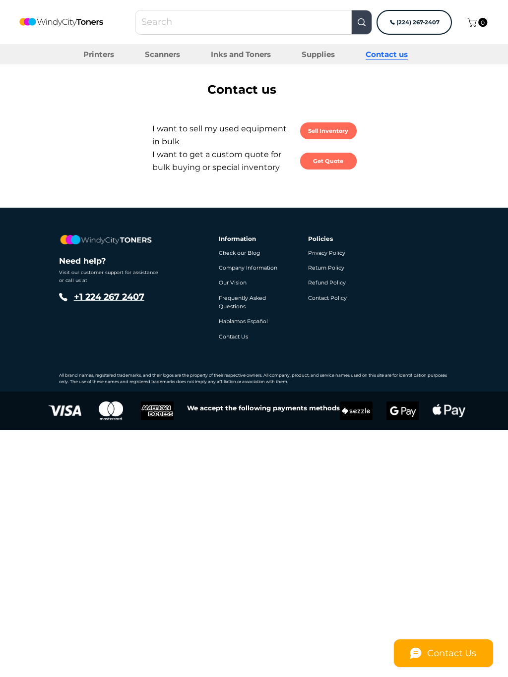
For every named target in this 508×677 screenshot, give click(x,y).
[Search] (361, 22)
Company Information (248, 268)
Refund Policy (327, 283)
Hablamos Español (243, 321)
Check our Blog (239, 253)
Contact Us (233, 337)
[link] (478, 22)
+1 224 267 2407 (109, 296)
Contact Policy (327, 298)
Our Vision (233, 283)
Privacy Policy (326, 253)
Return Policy (326, 268)
